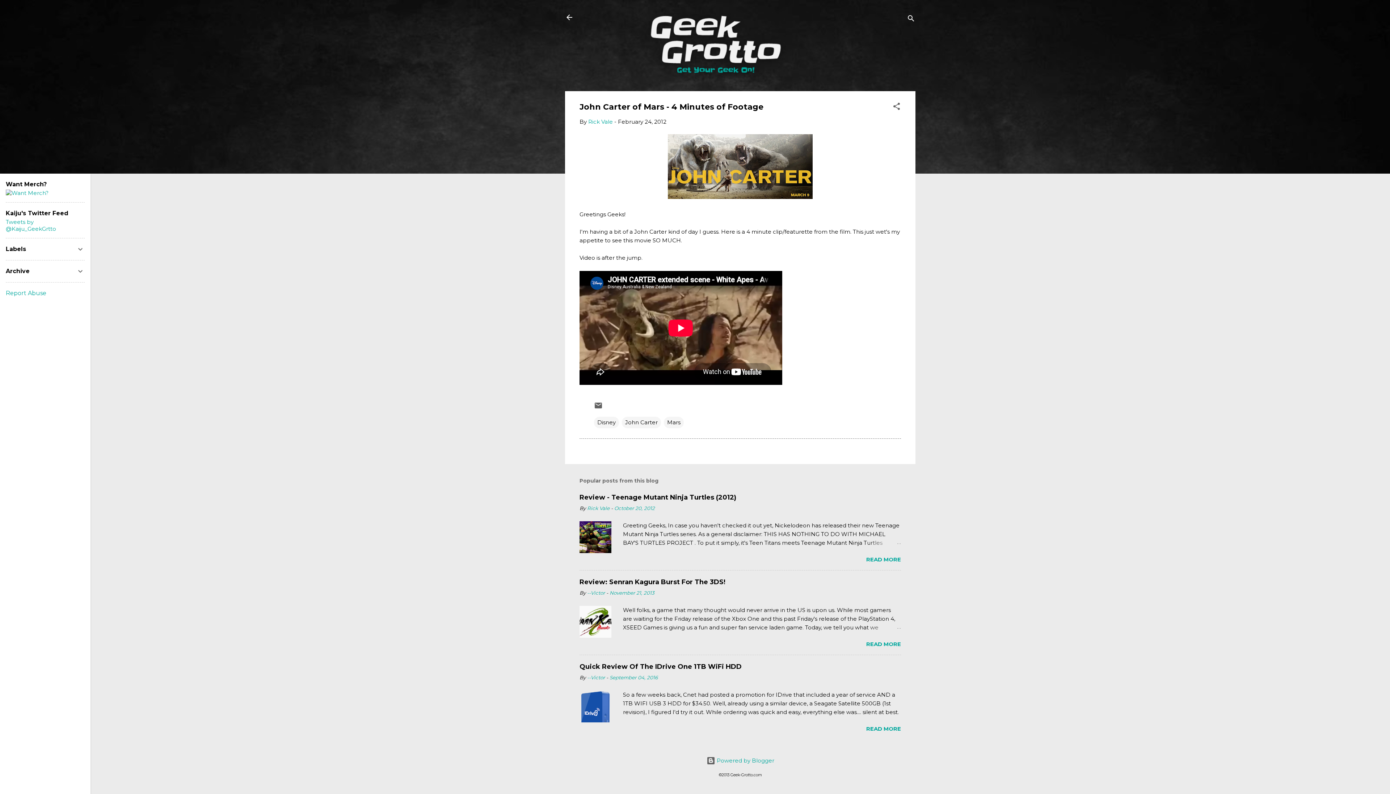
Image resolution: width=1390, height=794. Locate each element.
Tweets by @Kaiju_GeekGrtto (31, 225)
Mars (674, 422)
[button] (896, 107)
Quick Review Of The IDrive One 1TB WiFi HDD (661, 667)
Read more (883, 559)
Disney (606, 422)
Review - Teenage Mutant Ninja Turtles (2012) (658, 497)
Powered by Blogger (744, 760)
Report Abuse (26, 293)
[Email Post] (598, 407)
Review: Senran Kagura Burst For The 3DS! (652, 582)
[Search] (911, 20)
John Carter (641, 422)
